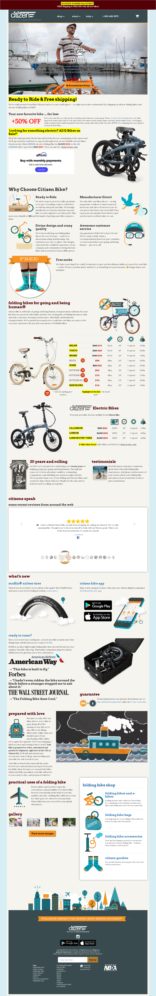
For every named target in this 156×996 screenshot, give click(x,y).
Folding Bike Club (38, 981)
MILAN (59, 975)
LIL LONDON (61, 986)
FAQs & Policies (38, 973)
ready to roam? (20, 635)
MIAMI (59, 977)
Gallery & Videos (38, 969)
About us (35, 977)
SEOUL (72, 360)
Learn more (52, 591)
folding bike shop (99, 785)
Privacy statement (96, 954)
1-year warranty (138, 702)
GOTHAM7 (60, 969)
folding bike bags (118, 815)
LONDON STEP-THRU (64, 984)
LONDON (60, 983)
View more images (42, 833)
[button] (19, 58)
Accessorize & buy (79, 85)
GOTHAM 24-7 (76, 380)
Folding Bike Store (38, 967)
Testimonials (37, 975)
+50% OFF (26, 121)
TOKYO (59, 979)
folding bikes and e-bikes (120, 795)
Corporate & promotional (40, 979)
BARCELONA (61, 967)
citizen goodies (116, 858)
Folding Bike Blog (38, 971)
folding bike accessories (123, 836)
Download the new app (90, 591)
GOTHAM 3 (75, 375)
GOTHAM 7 (75, 370)
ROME (49, 642)
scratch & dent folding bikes (122, 118)
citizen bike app (92, 583)
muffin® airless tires (25, 583)
